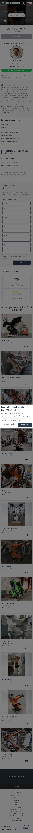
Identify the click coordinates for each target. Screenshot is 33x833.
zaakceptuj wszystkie (24, 425)
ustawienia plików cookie (9, 425)
